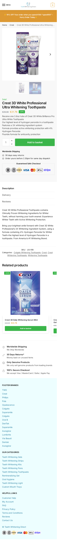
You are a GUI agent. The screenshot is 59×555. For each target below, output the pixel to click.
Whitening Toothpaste (37, 255)
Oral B (5, 420)
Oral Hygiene (8, 479)
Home (4, 25)
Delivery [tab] (6, 195)
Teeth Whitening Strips (12, 460)
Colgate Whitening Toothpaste (27, 252)
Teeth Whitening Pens (12, 468)
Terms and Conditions (12, 513)
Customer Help (9, 498)
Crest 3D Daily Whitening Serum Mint (21, 320)
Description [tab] (8, 188)
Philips (5, 397)
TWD (4, 390)
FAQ (4, 505)
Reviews (6, 516)
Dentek (5, 442)
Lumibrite (6, 434)
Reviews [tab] (6, 201)
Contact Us (7, 520)
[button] (52, 5)
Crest (12, 25)
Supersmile (7, 412)
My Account (8, 501)
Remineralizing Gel (10, 475)
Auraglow (6, 431)
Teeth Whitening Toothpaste (15, 472)
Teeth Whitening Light (12, 483)
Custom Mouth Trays (12, 487)
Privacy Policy (8, 509)
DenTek (5, 423)
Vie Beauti (7, 438)
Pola (4, 401)
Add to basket (35, 142)
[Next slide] (50, 54)
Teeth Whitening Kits (11, 464)
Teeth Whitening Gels (12, 457)
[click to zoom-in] (28, 54)
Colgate (5, 408)
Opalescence (8, 405)
